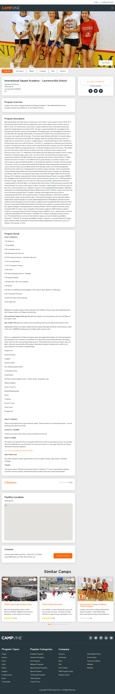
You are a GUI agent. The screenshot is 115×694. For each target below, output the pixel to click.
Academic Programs (37, 654)
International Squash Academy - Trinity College (94, 605)
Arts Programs (35, 661)
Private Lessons (7, 675)
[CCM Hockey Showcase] (57, 589)
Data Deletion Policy (94, 654)
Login (96, 2)
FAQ (60, 664)
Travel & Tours (35, 682)
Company (43, 71)
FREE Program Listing (66, 671)
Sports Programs (36, 671)
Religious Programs (36, 664)
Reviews (63, 71)
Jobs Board (62, 658)
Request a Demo (64, 675)
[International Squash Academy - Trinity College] (95, 589)
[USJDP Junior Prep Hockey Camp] (19, 589)
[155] (34, 579)
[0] (110, 579)
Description (20, 71)
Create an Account (107, 2)
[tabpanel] (20, 599)
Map (53, 71)
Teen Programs (35, 678)
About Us (62, 654)
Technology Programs (37, 675)
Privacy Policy (91, 658)
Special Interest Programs (38, 668)
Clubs (4, 664)
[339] (72, 579)
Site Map (90, 668)
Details (31, 71)
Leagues (4, 671)
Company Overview (63, 556)
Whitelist (90, 664)
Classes (4, 658)
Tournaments (6, 682)
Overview (7, 71)
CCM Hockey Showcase (52, 604)
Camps (4, 654)
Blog (60, 661)
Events (4, 668)
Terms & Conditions (93, 661)
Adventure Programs (37, 658)
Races (4, 678)
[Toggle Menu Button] (112, 8)
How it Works (63, 668)
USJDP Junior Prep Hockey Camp (18, 604)
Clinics (4, 661)
